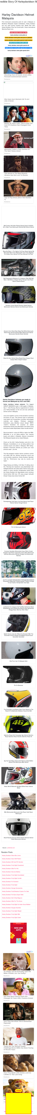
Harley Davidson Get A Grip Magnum (12, 898)
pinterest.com (11, 848)
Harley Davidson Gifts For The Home (12, 901)
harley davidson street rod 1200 (18, 32)
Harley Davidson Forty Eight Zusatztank (13, 865)
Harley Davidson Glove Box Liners (11, 855)
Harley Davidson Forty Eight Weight (11, 911)
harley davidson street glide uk (18, 35)
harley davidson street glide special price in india (18, 48)
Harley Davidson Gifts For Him (10, 868)
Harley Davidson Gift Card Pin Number (12, 862)
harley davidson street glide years (19, 43)
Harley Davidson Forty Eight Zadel (11, 917)
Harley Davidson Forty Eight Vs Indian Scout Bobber (16, 904)
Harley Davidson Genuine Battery (11, 872)
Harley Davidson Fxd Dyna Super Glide (12, 894)
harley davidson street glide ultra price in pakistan (18, 37)
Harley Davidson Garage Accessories (12, 888)
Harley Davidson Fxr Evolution (10, 881)
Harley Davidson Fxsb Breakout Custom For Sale (15, 891)
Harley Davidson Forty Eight (9, 885)
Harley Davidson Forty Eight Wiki (11, 914)
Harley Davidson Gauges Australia (11, 908)
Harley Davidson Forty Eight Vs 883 (11, 878)
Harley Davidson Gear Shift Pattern (11, 859)
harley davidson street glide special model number (18, 40)
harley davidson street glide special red (18, 45)
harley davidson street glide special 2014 (18, 50)
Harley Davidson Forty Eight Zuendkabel (13, 875)
